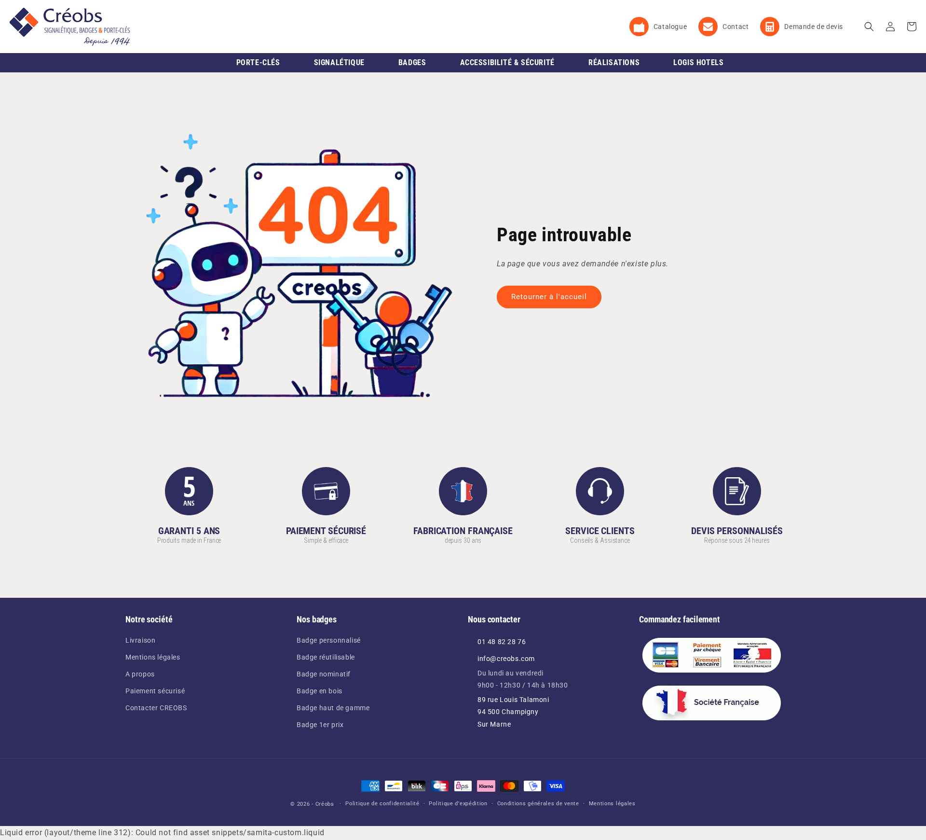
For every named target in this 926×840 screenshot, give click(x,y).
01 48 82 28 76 (501, 642)
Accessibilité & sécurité (507, 62)
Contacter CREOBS (156, 708)
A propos (140, 674)
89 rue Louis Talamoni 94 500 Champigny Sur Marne (513, 712)
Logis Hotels (698, 62)
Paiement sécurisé (155, 691)
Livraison (140, 640)
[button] (869, 26)
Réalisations (614, 62)
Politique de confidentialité (382, 803)
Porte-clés (258, 62)
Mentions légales (152, 657)
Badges (412, 62)
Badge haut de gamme (333, 708)
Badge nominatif (324, 674)
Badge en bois (319, 691)
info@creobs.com (506, 658)
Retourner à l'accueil (549, 296)
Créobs (324, 804)
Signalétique (339, 62)
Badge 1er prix (320, 725)
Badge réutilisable (326, 657)
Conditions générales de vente (538, 803)
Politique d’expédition (458, 803)
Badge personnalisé (329, 640)
